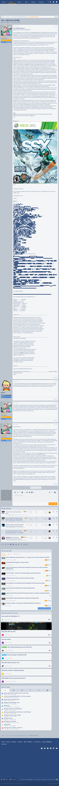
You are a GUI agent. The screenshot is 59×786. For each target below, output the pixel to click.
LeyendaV (45, 519)
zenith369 (6, 710)
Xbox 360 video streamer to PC (11, 662)
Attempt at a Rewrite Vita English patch (13, 708)
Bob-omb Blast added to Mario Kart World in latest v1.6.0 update (14, 531)
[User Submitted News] (22, 690)
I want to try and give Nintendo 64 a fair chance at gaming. (17, 696)
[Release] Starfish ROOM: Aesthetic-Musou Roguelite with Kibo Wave (15, 525)
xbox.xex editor (6, 639)
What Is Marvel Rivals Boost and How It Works (14, 538)
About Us (4, 744)
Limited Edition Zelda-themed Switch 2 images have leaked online (22, 598)
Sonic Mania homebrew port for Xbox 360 (20, 647)
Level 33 (2, 42)
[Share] (55, 26)
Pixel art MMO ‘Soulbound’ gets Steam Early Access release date (14, 519)
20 (50, 619)
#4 (56, 424)
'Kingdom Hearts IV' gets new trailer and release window (20, 578)
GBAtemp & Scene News (20, 514)
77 (50, 570)
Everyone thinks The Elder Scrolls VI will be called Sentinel (20, 588)
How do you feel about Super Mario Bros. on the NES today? (17, 712)
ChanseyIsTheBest (8, 722)
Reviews (14, 742)
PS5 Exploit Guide (8, 718)
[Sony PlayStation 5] (2, 719)
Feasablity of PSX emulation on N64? (12, 715)
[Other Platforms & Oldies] (2, 697)
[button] (7, 2)
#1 (56, 26)
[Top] (55, 779)
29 (50, 580)
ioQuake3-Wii (7, 724)
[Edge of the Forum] (30, 690)
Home (3, 742)
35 (50, 560)
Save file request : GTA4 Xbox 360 (16, 655)
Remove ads (13, 779)
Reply (56, 377)
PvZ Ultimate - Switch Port (10, 721)
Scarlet (13, 570)
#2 (56, 381)
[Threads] (13, 690)
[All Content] (5, 690)
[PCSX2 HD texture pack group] (2, 700)
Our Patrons (37, 742)
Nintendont (6, 705)
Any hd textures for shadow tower (11, 699)
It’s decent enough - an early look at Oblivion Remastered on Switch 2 (23, 603)
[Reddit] (34, 784)
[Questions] (39, 690)
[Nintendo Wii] (2, 725)
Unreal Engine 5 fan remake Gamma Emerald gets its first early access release (25, 583)
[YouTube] (44, 784)
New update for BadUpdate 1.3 (11, 616)
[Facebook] (31, 784)
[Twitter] (41, 784)
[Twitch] (38, 784)
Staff (25, 742)
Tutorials (20, 742)
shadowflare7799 (7, 697)
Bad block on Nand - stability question (13, 670)
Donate (6, 779)
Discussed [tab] (17, 554)
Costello (10, 590)
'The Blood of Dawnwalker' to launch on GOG (17, 562)
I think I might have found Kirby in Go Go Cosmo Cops (16, 693)
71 (50, 585)
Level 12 (2, 397)
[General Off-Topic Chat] (2, 703)
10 (50, 565)
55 (50, 590)
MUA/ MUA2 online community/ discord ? (14, 678)
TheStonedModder (8, 707)
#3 (56, 403)
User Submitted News (20, 527)
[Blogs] (47, 690)
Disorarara (6, 725)
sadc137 (6, 700)
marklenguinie (7, 729)
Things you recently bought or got (11, 702)
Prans (12, 565)
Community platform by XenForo (14, 783)
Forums (8, 742)
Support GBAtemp (47, 742)
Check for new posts (36, 487)
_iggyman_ (6, 719)
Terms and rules (37, 779)
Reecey (45, 532)
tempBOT (8, 540)
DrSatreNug (6, 694)
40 (50, 605)
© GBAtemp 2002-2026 (53, 783)
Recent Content (6, 687)
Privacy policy (44, 779)
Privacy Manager (29, 779)
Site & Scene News (7, 551)
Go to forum (41, 608)
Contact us (22, 779)
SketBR (7, 527)
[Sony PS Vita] (2, 709)
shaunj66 (14, 560)
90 (50, 600)
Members (30, 742)
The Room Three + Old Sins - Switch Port (13, 727)
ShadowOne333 (12, 600)
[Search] (50, 2)
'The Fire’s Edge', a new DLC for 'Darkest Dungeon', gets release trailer (23, 573)
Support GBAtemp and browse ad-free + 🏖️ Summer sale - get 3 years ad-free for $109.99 (27, 557)
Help (49, 779)
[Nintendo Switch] (2, 722)
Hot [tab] (10, 554)
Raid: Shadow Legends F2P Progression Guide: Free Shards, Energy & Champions (28, 593)
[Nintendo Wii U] (2, 706)
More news (47, 608)
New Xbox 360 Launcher (9, 631)
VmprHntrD (6, 703)
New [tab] (4, 554)
